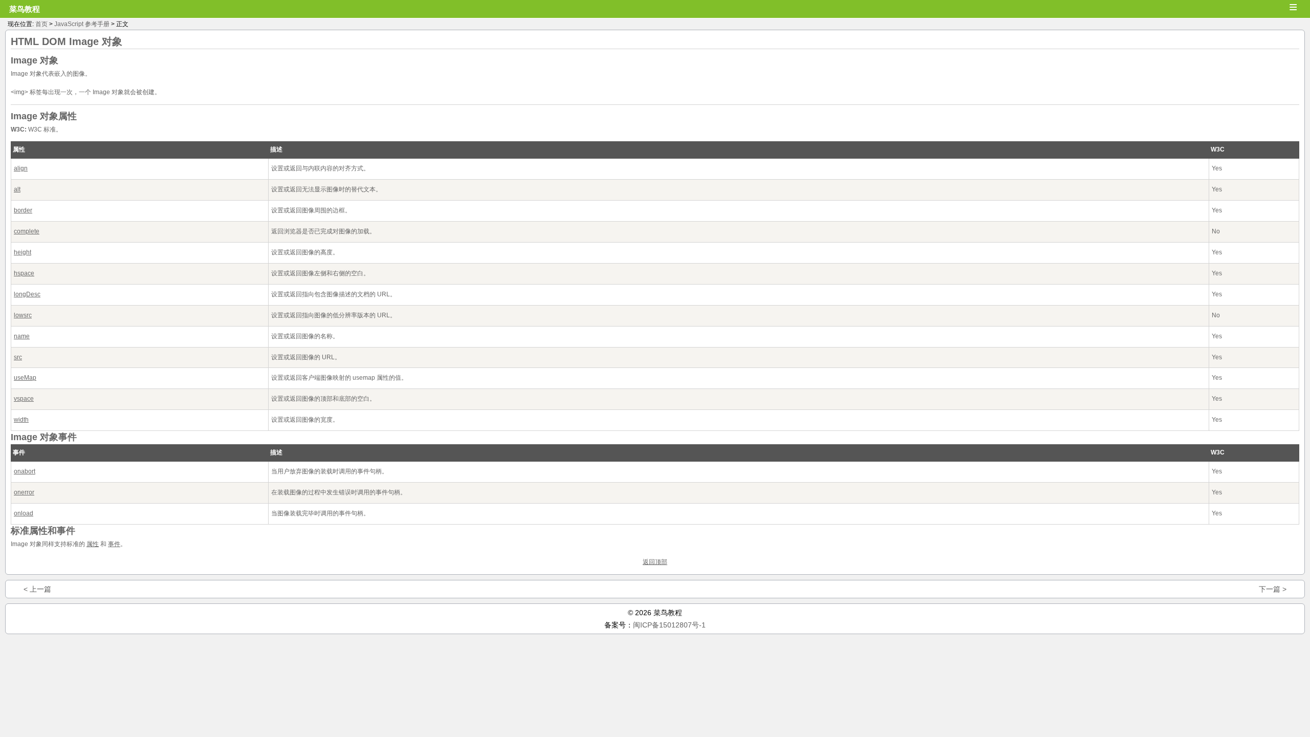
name (22, 336)
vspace (24, 398)
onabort (24, 471)
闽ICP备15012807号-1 (669, 625)
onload (23, 513)
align (21, 168)
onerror (24, 492)
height (22, 252)
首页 (41, 24)
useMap (25, 377)
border (23, 210)
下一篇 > (1272, 589)
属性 (92, 544)
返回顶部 (655, 562)
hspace (24, 273)
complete (26, 231)
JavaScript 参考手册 (82, 24)
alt (17, 189)
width (21, 419)
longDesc (27, 294)
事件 (114, 544)
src (18, 357)
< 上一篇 (37, 589)
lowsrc (23, 315)
